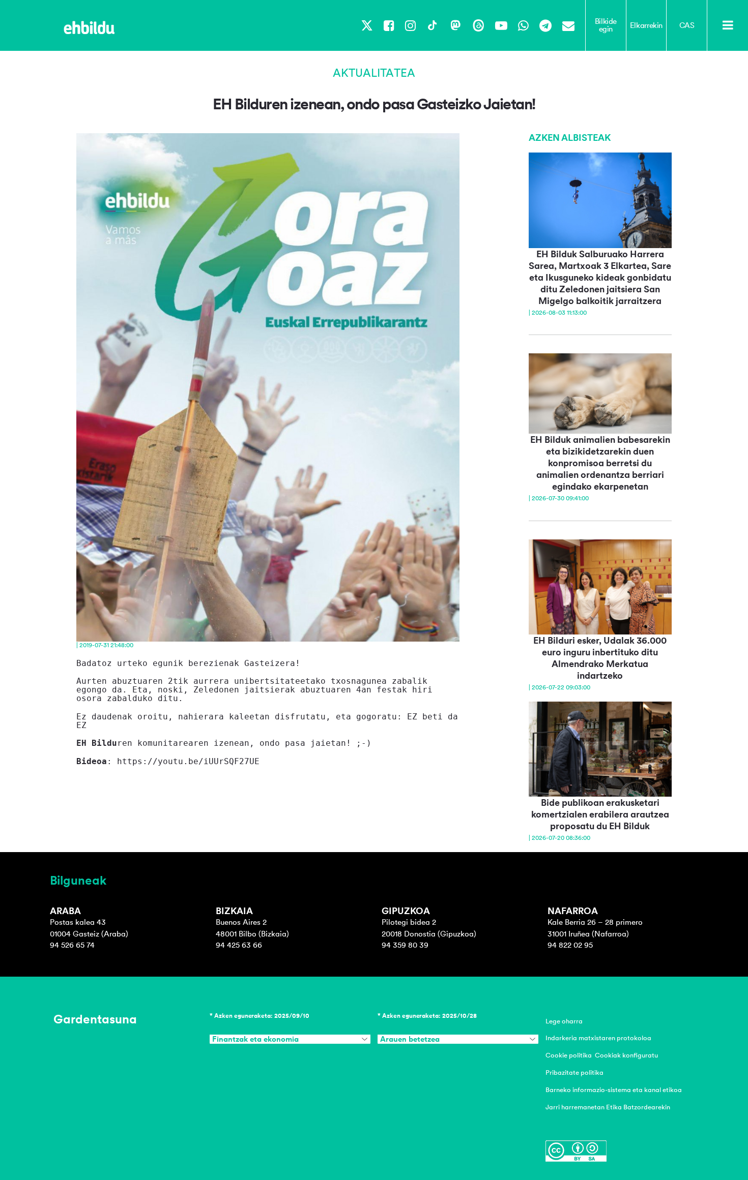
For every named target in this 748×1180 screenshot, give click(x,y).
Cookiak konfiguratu (626, 1055)
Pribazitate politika (574, 1072)
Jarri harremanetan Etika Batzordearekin (607, 1107)
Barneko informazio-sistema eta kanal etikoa (613, 1090)
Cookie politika (568, 1055)
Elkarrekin (646, 25)
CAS (687, 25)
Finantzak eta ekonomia (255, 1039)
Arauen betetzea (410, 1039)
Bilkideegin (606, 25)
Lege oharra (564, 1021)
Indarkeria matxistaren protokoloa (598, 1038)
